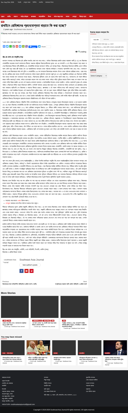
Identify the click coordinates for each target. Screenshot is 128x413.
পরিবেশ (91, 16)
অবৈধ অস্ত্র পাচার (58, 16)
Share (43, 47)
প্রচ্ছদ (2, 16)
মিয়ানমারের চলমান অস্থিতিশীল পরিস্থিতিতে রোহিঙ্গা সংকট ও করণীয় (19, 283)
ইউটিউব (34, 2)
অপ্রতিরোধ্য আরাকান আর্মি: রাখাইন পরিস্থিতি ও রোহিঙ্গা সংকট (71, 283)
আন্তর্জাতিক (42, 16)
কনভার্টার (41, 2)
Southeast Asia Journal (23, 29)
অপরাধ (4, 353)
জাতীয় (9, 16)
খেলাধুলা (74, 16)
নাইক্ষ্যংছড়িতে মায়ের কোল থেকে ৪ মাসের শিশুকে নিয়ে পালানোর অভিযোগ (11, 358)
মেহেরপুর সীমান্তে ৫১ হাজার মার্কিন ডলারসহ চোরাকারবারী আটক (108, 47)
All (82, 410)
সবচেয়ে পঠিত (96, 39)
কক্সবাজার (33, 16)
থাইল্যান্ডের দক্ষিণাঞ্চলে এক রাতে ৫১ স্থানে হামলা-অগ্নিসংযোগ (88, 358)
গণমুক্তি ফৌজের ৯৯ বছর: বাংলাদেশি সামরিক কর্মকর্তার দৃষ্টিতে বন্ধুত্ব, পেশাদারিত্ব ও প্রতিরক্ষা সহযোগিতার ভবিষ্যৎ (74, 324)
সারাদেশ (16, 16)
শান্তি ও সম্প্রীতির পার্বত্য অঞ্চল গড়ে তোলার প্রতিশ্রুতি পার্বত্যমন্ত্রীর (37, 358)
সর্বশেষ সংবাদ (106, 39)
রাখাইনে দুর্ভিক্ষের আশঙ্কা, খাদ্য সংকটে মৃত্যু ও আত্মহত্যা (106, 59)
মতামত (67, 16)
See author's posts (30, 265)
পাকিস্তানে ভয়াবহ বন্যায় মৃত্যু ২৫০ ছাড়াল (103, 44)
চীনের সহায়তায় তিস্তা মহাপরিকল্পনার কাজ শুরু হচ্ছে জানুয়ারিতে (108, 56)
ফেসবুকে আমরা (27, 2)
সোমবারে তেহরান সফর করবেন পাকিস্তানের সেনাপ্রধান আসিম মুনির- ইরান (114, 359)
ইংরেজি (19, 2)
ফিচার (49, 16)
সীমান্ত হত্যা (82, 16)
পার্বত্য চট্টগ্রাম (24, 16)
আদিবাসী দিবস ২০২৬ (37, 320)
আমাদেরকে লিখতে (49, 2)
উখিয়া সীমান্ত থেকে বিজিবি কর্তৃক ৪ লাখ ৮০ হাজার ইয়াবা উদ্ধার (108, 62)
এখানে (19, 201)
